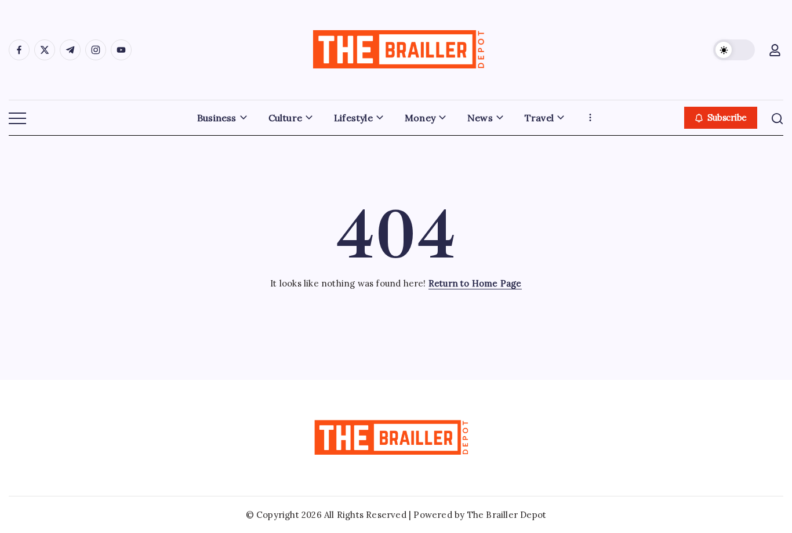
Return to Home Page (475, 283)
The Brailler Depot (507, 514)
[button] (734, 49)
